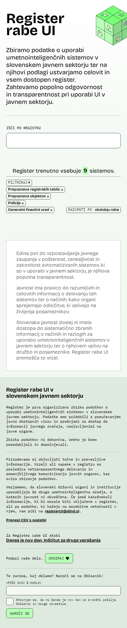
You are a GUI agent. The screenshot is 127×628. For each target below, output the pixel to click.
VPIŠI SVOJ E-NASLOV (23, 583)
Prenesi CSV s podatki (26, 520)
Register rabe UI (35, 24)
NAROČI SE (19, 613)
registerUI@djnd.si (62, 511)
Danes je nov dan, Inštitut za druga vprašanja (53, 540)
